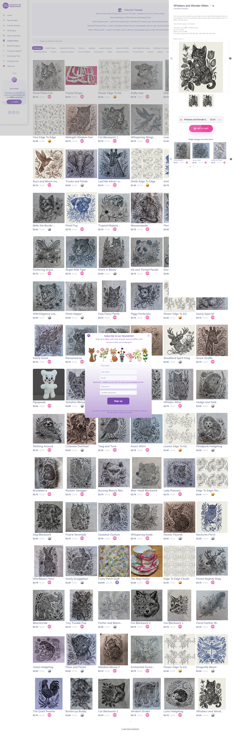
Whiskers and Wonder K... (194, 119)
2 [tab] (193, 166)
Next (230, 58)
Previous (171, 58)
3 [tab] (197, 166)
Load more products (130, 729)
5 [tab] (204, 166)
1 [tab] (190, 166)
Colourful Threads (181, 9)
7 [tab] (212, 166)
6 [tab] (208, 166)
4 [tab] (201, 166)
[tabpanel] (182, 153)
